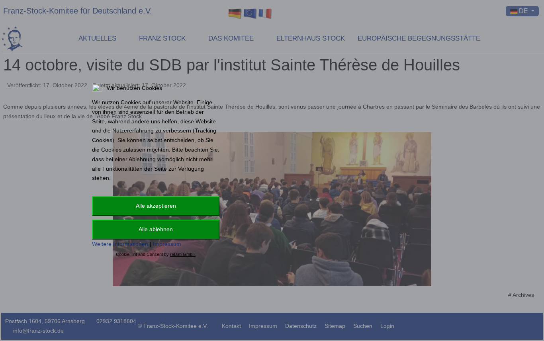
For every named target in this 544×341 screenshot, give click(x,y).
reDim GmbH (183, 254)
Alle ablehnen (156, 229)
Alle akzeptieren (156, 206)
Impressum (167, 244)
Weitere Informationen (120, 244)
